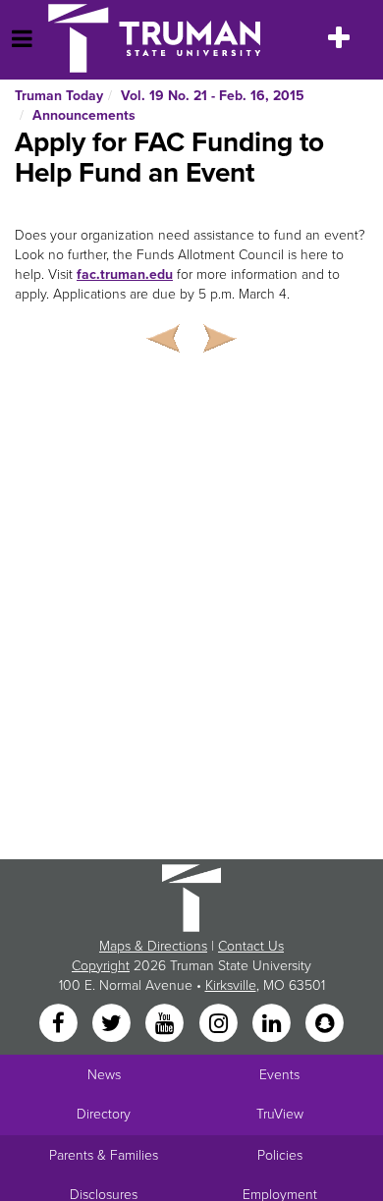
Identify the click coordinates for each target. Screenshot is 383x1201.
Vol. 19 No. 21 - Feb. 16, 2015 (212, 95)
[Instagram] (219, 1023)
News (104, 1074)
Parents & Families (103, 1155)
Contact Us (251, 946)
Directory (104, 1114)
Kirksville (230, 985)
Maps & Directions (153, 946)
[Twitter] (112, 1023)
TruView (279, 1114)
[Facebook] (59, 1023)
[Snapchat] (325, 1023)
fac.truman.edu (125, 274)
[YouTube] (166, 1023)
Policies (279, 1155)
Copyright (101, 965)
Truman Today (59, 95)
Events (279, 1074)
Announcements (84, 115)
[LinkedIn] (273, 1023)
